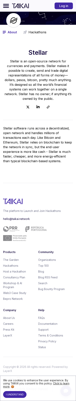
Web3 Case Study (14, 293)
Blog (41, 271)
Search (42, 283)
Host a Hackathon (14, 271)
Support (43, 329)
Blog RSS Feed (47, 277)
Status (42, 347)
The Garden (11, 259)
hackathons (37, 32)
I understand (15, 394)
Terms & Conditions (50, 335)
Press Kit (8, 329)
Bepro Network (13, 298)
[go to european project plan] (36, 234)
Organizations (47, 259)
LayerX (7, 335)
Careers (8, 323)
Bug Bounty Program (51, 289)
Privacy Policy (47, 341)
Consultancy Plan (14, 277)
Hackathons (10, 265)
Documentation (47, 323)
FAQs (41, 318)
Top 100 (43, 265)
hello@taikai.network (16, 218)
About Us (9, 318)
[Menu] (6, 6)
